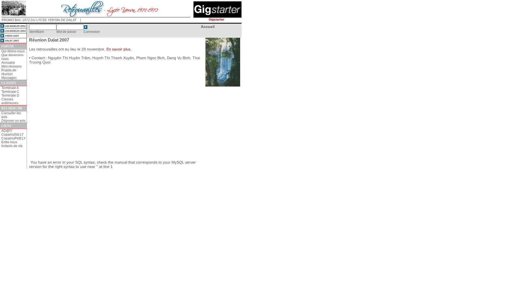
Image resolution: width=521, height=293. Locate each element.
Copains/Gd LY (12, 134)
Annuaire (8, 63)
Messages (9, 78)
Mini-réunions (11, 66)
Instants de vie (12, 146)
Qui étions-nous (13, 51)
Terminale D (10, 95)
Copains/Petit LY (13, 138)
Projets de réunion (8, 72)
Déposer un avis (13, 121)
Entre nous (9, 142)
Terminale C (10, 92)
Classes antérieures (9, 101)
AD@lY (6, 131)
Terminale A (10, 88)
